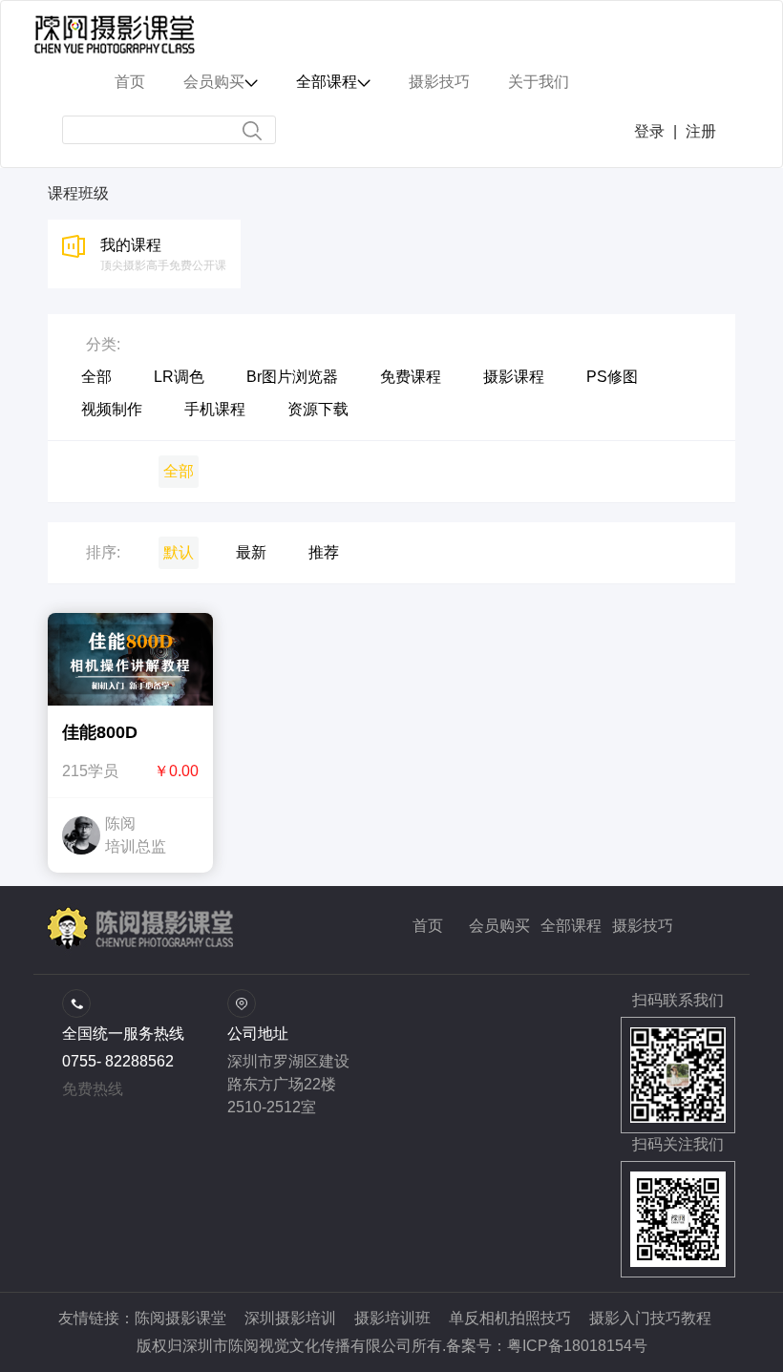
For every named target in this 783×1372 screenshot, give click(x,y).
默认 (178, 552)
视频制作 (111, 409)
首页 (428, 926)
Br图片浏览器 (292, 377)
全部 (96, 377)
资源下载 (318, 409)
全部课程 (571, 926)
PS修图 (612, 377)
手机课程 (214, 409)
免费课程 (410, 377)
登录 (649, 131)
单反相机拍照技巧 (510, 1318)
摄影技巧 (642, 926)
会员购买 (499, 926)
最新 (251, 552)
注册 (701, 131)
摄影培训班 (392, 1318)
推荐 (323, 552)
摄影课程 (513, 377)
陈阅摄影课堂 (180, 1318)
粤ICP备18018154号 (577, 1346)
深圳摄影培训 (290, 1318)
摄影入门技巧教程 (650, 1318)
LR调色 (179, 377)
